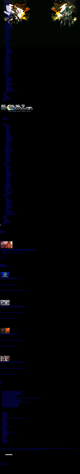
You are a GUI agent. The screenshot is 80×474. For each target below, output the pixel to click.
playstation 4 (2, 449)
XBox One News (8, 14)
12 (2, 463)
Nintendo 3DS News (9, 16)
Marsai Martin (14, 252)
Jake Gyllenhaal (9, 252)
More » (1, 380)
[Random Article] (3, 225)
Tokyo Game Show (9, 90)
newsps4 (45, 448)
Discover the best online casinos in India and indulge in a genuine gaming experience (14, 418)
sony (15, 449)
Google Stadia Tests (9, 56)
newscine (19, 448)
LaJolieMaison (4, 430)
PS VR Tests (8, 45)
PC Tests (7, 57)
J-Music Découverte (9, 38)
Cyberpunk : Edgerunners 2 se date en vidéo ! (9, 398)
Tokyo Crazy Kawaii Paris (10, 89)
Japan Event (7, 81)
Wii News (7, 21)
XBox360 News (8, 20)
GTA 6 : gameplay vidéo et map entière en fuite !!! (9, 406)
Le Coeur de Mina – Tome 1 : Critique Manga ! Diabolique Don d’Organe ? (11, 306)
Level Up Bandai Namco (9, 83)
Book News (7, 28)
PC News (7, 10)
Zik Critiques (6, 68)
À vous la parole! (4, 99)
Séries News (8, 34)
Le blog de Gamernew (5, 431)
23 (6, 464)
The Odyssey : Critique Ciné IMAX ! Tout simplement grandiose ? (10, 333)
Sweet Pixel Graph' (5, 442)
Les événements (4, 71)
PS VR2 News (8, 5)
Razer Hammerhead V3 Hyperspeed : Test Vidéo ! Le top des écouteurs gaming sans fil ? (13, 368)
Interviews (5, 92)
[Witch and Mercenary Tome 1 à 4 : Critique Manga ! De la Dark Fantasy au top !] (5, 305)
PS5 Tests (7, 42)
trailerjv (35, 449)
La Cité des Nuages (5, 428)
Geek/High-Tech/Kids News (8, 26)
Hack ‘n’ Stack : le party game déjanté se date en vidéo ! (10, 402)
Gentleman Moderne (5, 422)
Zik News (5, 158)
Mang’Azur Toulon (9, 87)
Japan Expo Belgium (9, 78)
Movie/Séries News (7, 32)
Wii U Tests (7, 54)
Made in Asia (8, 85)
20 (3, 464)
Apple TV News (8, 24)
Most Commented (3, 231)
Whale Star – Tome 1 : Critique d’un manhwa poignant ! (8, 318)
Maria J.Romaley (4, 435)
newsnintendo (31, 448)
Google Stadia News (9, 17)
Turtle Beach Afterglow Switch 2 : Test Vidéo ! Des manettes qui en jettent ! (11, 362)
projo (10, 449)
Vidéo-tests (5, 95)
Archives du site (2, 454)
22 (5, 464)
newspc (35, 448)
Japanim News (8, 29)
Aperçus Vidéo (6, 97)
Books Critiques (8, 62)
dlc (8, 448)
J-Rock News (8, 36)
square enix (19, 449)
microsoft (15, 448)
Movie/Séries (6, 65)
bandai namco (4, 448)
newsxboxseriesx (65, 448)
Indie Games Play (8, 77)
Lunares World (4, 433)
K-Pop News (8, 37)
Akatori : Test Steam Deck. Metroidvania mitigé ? (7, 278)
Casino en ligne (4, 415)
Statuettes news (8, 31)
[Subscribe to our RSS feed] (0, 233)
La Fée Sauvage (4, 429)
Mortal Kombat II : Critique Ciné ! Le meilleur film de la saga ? (9, 346)
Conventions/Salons (7, 72)
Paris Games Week (8, 211)
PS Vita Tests (8, 48)
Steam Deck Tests (8, 58)
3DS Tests (7, 55)
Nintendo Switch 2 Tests (9, 52)
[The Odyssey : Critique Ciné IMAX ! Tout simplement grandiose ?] (5, 333)
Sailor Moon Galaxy (5, 440)
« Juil (1, 467)
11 (1, 463)
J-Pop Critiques (8, 69)
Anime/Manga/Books (7, 61)
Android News (8, 22)
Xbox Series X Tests (9, 49)
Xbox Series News (8, 12)
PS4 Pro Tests (8, 44)
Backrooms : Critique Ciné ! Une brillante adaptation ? (8, 334)
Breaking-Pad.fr (4, 414)
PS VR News (8, 7)
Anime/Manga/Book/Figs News (8, 27)
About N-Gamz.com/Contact (6, 119)
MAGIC (7, 86)
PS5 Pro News (8, 3)
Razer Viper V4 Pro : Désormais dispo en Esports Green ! (10, 405)
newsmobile (27, 448)
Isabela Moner (5, 252)
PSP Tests (7, 47)
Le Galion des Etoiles (5, 432)
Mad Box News (8, 18)
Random (1, 232)
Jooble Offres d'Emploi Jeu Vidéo (7, 426)
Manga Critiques (8, 187)
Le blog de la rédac (5, 117)
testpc (27, 449)
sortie (17, 449)
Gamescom (7, 75)
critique (7, 448)
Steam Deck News (8, 134)
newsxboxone (60, 448)
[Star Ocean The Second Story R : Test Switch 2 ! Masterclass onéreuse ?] (5, 277)
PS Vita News (8, 9)
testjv (26, 449)
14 (4, 463)
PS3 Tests (7, 46)
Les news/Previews (5, 1)
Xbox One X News (9, 13)
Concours (3, 100)
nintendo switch (72, 448)
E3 (6, 74)
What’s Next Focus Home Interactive (11, 91)
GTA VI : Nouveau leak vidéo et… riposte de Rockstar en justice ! (12, 392)
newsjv (23, 448)
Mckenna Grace (19, 252)
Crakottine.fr (4, 417)
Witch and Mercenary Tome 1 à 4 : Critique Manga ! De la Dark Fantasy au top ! (12, 305)
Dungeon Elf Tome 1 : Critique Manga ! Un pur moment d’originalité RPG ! (11, 312)
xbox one (39, 449)
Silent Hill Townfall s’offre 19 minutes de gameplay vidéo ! (11, 403)
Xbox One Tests (8, 50)
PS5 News (7, 4)
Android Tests (8, 182)
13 (3, 463)
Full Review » (2, 257)
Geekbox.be (4, 421)
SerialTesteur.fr (4, 441)
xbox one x (42, 449)
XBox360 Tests (8, 51)
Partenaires (3, 118)
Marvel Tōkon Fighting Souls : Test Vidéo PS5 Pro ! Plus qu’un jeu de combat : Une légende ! (14, 290)
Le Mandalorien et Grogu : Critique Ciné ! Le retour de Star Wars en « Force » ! (12, 340)
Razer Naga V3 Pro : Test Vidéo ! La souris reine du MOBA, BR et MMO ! (11, 361)
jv (13, 448)
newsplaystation (40, 448)
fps (9, 448)
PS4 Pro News (8, 129)
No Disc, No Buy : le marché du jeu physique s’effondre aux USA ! (12, 400)
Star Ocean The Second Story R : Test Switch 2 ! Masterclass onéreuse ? (12, 394)
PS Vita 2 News (8, 8)
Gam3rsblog (4, 419)
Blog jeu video (4, 413)
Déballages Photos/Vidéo (7, 98)
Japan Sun (7, 82)
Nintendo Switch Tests (9, 53)
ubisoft (37, 449)
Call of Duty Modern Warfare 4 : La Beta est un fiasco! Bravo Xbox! (12, 391)
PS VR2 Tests (8, 43)
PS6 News (7, 2)
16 (6, 463)
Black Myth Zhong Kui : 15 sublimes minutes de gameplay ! (11, 404)
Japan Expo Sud (8, 80)
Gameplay (7, 76)
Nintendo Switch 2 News (9, 15)
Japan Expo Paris (8, 79)
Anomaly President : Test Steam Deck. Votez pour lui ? (8, 284)
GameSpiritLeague (5, 420)
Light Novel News (8, 30)
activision (1, 448)
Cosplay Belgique (4, 416)
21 (4, 464)
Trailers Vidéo (6, 96)
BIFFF (7, 73)
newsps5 (49, 448)
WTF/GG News (6, 39)
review (12, 449)
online (75, 448)
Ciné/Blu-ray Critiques (9, 66)
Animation (1, 240)
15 (5, 463)
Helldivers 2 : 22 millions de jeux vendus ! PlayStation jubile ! (11, 393)
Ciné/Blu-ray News (9, 33)
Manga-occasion (4, 434)
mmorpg (17, 448)
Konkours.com (4, 427)
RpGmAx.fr (4, 439)
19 (2, 464)
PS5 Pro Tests (8, 41)
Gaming (5, 40)
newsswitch (52, 448)
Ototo (3, 437)
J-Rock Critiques (8, 70)
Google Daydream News (9, 25)
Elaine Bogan (5, 251)
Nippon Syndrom (4, 436)
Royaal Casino (4, 438)
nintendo (69, 448)
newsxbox (56, 448)
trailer (33, 449)
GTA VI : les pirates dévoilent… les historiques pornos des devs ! (11, 399)
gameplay (11, 448)
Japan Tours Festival (9, 84)
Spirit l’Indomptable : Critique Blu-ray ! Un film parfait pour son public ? (18, 249)
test (24, 449)
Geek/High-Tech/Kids (7, 60)
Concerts (5, 216)
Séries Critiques (8, 67)
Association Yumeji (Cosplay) (6, 412)
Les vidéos (3, 94)
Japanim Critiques (8, 63)
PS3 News (7, 19)
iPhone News (8, 23)
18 (1, 464)
